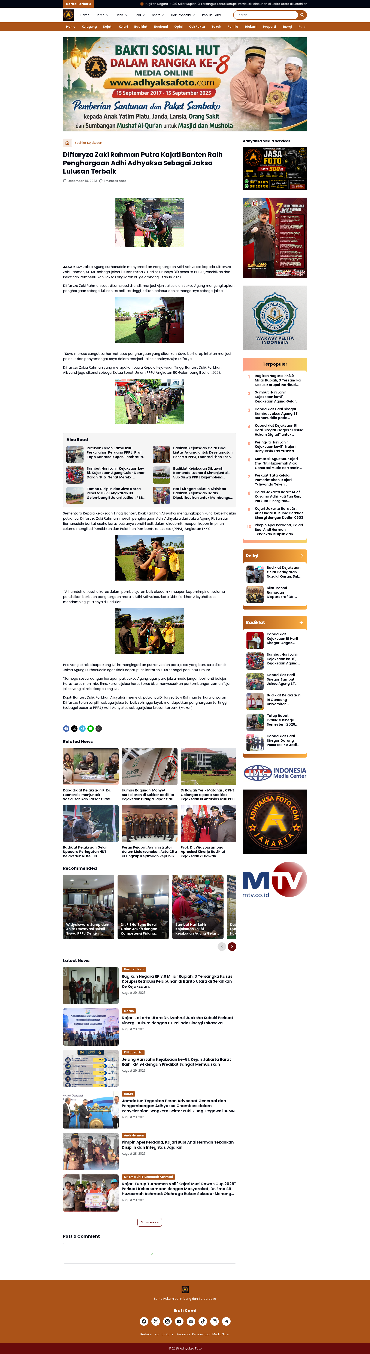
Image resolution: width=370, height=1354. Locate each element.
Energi (287, 26)
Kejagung (89, 26)
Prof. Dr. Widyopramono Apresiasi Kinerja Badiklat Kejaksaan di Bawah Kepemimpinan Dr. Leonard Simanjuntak (204, 852)
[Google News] (191, 1321)
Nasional (161, 26)
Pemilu (233, 26)
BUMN (128, 1094)
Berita (100, 15)
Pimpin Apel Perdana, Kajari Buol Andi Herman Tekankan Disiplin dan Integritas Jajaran (178, 1145)
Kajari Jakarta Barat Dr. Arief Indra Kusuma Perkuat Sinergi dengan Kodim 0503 (279, 513)
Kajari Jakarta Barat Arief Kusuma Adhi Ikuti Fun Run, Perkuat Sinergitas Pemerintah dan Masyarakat (278, 496)
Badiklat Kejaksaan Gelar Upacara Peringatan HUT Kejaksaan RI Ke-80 (85, 852)
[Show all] (301, 555)
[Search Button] (302, 15)
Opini (178, 26)
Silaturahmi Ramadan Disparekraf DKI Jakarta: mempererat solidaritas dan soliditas (280, 592)
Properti (269, 26)
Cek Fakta (197, 26)
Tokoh (216, 26)
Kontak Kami (164, 1334)
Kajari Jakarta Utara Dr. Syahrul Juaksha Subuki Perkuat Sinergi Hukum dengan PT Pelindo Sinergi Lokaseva (177, 1020)
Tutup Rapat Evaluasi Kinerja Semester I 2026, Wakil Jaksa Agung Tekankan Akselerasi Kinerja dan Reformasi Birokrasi (285, 720)
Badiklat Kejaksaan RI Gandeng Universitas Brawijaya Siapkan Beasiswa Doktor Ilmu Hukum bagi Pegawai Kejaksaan (284, 700)
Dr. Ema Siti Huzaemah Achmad (148, 1177)
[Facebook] (66, 728)
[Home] (67, 143)
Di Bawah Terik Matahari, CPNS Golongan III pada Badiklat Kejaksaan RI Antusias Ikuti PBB (207, 795)
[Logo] (185, 1289)
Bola (138, 15)
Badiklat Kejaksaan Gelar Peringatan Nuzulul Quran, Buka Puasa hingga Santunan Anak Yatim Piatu (284, 572)
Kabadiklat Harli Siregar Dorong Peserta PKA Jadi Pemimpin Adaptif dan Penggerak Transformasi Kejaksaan (282, 740)
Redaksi (146, 1334)
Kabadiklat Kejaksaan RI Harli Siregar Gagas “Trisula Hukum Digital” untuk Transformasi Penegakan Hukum (279, 430)
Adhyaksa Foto (191, 1348)
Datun (129, 1011)
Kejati (107, 26)
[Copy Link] (98, 728)
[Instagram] (167, 1321)
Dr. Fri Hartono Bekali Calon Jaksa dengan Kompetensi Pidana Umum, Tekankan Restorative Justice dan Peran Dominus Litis (142, 929)
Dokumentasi (181, 15)
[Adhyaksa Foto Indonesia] (68, 15)
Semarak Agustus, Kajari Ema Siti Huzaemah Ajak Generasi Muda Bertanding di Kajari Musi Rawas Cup (278, 463)
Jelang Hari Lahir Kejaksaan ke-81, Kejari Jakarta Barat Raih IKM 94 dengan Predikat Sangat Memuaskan (176, 1062)
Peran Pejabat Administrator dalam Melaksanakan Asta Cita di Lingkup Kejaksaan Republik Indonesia (149, 852)
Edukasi (251, 26)
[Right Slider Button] (302, 26)
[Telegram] (82, 728)
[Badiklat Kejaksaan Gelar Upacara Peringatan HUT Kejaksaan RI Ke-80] (91, 823)
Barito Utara (134, 969)
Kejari (123, 26)
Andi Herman (134, 1135)
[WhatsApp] (90, 728)
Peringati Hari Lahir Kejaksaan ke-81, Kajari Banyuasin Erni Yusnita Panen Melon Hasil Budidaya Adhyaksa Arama (279, 447)
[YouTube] (179, 1321)
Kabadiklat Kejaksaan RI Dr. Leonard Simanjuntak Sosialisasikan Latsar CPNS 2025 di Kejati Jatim (87, 795)
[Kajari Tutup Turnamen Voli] (91, 1193)
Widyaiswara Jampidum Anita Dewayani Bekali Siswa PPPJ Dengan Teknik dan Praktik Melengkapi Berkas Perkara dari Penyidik (87, 929)
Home (85, 15)
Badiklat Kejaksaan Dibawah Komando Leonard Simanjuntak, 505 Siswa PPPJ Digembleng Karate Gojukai (201, 473)
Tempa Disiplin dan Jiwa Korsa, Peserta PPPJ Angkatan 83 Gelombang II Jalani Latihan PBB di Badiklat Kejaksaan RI (115, 493)
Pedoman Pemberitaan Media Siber (203, 1334)
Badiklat (141, 26)
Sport (156, 15)
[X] (74, 728)
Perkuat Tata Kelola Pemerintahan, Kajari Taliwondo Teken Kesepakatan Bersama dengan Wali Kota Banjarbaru (275, 480)
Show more (149, 1222)
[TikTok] (202, 1321)
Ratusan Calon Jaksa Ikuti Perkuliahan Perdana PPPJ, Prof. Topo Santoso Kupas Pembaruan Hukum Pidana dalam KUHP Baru (116, 452)
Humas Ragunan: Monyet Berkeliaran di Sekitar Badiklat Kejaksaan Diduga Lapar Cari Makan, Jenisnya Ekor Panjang (148, 795)
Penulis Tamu (212, 15)
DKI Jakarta (133, 1052)
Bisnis (120, 15)
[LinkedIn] (214, 1321)
